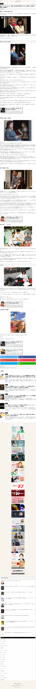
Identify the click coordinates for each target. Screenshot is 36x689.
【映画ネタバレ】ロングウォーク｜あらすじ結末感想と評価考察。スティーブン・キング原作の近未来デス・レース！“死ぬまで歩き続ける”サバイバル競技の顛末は (19, 604)
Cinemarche (18, 1)
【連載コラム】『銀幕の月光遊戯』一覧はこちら (7, 338)
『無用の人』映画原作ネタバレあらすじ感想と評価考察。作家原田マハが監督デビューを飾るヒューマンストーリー (18, 632)
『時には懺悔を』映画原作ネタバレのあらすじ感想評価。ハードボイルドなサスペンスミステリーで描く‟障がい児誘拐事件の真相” (19, 586)
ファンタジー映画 (3, 666)
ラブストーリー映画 (3, 652)
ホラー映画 (2, 661)
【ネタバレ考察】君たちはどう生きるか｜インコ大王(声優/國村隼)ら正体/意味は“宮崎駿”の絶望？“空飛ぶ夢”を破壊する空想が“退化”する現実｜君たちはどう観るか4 (20, 377)
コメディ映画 (2, 659)
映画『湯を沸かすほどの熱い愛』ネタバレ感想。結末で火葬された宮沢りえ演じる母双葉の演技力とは (16, 615)
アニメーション (3, 668)
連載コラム (3, 366)
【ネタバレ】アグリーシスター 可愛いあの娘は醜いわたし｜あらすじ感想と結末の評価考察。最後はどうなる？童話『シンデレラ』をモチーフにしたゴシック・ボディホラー (19, 610)
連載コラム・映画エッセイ (4, 645)
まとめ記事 (2, 675)
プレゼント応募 (3, 643)
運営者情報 (2, 679)
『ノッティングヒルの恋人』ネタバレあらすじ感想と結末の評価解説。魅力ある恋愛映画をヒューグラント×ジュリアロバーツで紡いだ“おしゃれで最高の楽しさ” (19, 598)
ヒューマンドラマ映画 (3, 650)
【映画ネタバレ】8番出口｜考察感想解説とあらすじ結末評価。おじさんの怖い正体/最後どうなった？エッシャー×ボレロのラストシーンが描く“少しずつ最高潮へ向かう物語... (19, 621)
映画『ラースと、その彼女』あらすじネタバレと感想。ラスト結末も (12, 580)
